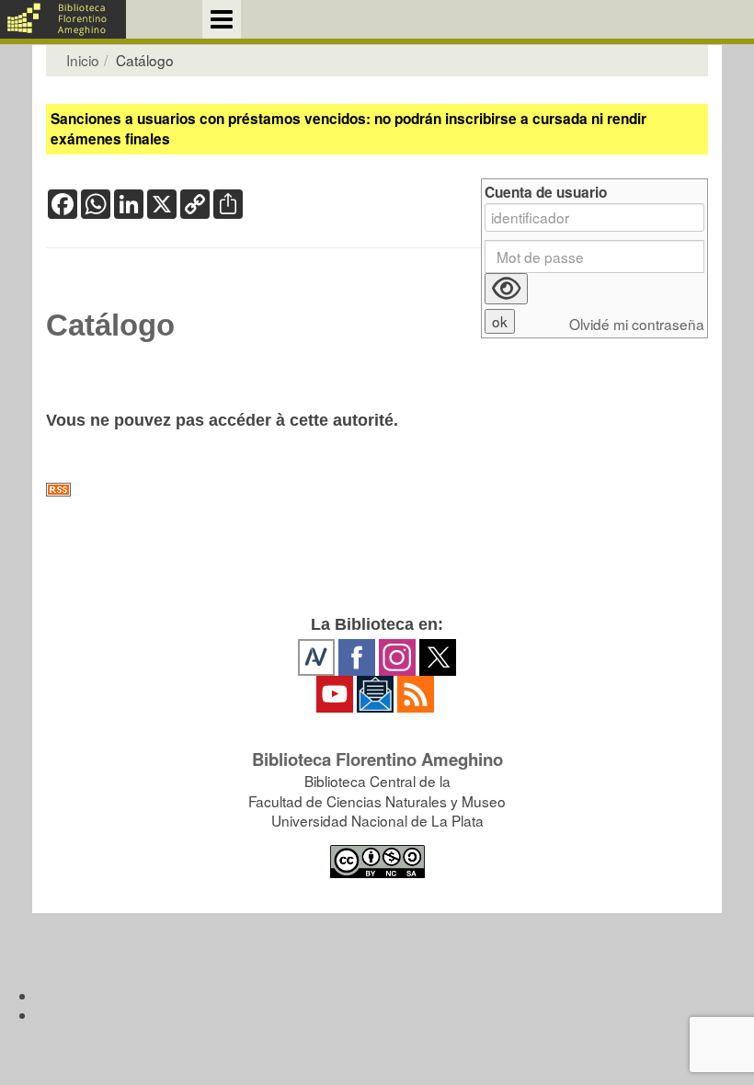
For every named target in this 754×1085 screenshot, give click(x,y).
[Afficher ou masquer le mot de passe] (506, 288)
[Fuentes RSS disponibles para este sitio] (377, 490)
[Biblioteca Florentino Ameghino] (63, 19)
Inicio (82, 60)
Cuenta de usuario (546, 192)
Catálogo (110, 325)
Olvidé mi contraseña (636, 324)
